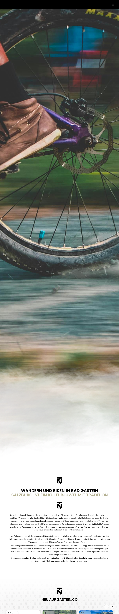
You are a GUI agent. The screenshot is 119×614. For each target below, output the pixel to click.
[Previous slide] (106, 606)
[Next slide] (112, 606)
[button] (112, 4)
